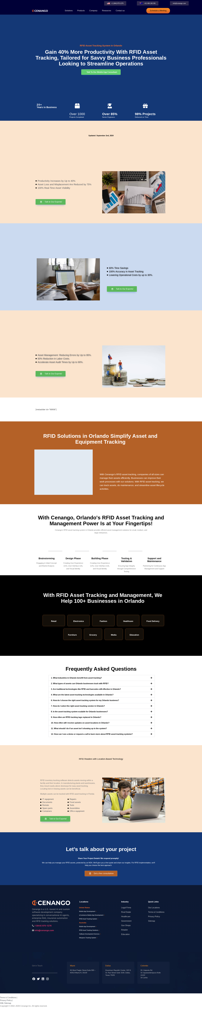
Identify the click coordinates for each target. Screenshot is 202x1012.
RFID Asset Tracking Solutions (89, 930)
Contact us (120, 11)
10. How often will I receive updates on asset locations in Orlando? (80, 723)
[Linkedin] (43, 979)
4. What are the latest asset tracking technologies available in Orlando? (82, 695)
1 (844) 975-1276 (43, 926)
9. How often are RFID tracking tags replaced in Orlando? (76, 717)
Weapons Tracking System (88, 938)
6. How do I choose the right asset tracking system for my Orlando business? (85, 700)
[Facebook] (34, 979)
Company (93, 11)
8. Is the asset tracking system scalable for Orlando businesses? (79, 712)
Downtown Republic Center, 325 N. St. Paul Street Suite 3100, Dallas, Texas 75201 (118, 972)
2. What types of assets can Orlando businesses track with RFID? (80, 684)
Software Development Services (90, 934)
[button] (102, 678)
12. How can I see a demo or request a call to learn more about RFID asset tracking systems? (92, 734)
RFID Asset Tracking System (88, 919)
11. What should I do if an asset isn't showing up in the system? (79, 728)
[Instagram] (47, 979)
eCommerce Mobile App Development (92, 915)
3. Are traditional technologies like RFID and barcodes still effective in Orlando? (86, 689)
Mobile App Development (88, 911)
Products (81, 11)
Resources (106, 11)
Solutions (69, 11)
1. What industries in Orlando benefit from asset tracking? (76, 678)
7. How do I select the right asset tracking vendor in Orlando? (78, 706)
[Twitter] (38, 979)
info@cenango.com (44, 930)
